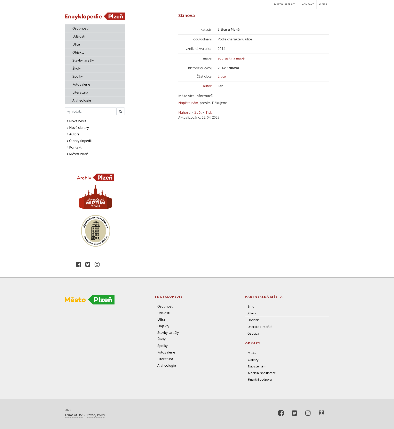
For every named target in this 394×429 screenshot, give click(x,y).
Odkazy (253, 360)
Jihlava (251, 313)
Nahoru (184, 112)
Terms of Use (74, 415)
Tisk (208, 112)
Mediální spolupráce (262, 373)
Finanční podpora (260, 379)
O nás (323, 4)
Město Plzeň (78, 154)
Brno (250, 306)
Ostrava (253, 333)
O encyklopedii (80, 140)
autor (207, 86)
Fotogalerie (81, 84)
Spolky (77, 76)
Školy (76, 68)
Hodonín (253, 320)
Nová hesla (77, 121)
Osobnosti (80, 28)
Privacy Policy (96, 415)
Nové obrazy (78, 127)
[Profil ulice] (321, 413)
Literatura (80, 92)
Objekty (78, 52)
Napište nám (188, 103)
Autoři (73, 134)
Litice (222, 76)
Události (78, 36)
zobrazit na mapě (231, 58)
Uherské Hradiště (259, 327)
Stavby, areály (83, 60)
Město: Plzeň (283, 4)
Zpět (198, 112)
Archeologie (81, 100)
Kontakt (308, 4)
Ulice (76, 44)
